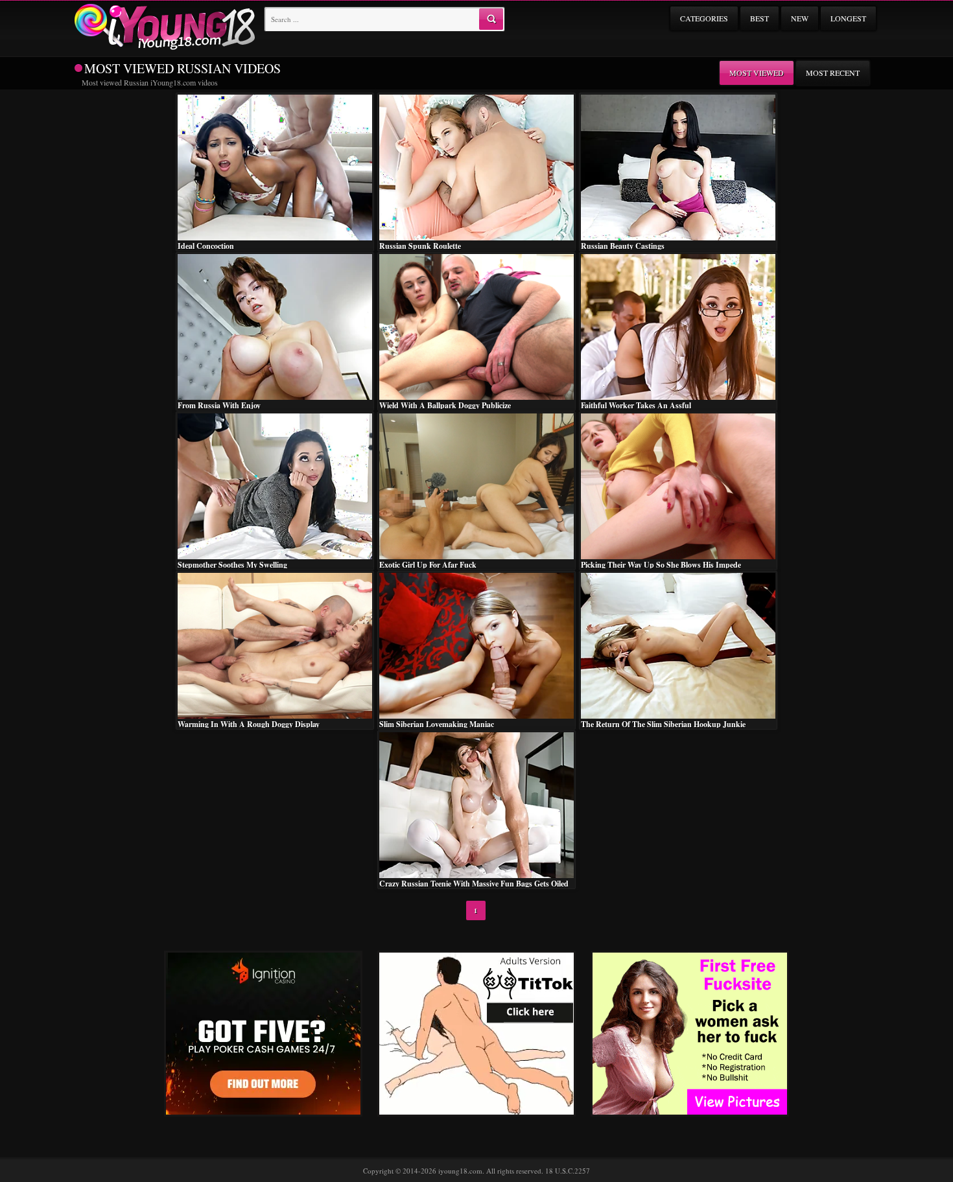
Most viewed (756, 72)
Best (759, 18)
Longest (848, 18)
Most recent (833, 72)
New (799, 18)
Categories (704, 18)
